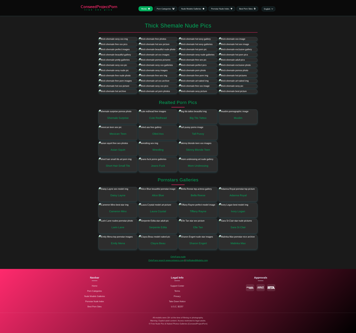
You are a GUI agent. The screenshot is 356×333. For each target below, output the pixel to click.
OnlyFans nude (178, 257)
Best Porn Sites (246, 9)
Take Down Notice (177, 301)
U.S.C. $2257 (177, 306)
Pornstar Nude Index (220, 9)
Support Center (177, 286)
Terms (177, 291)
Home (144, 9)
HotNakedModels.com (197, 260)
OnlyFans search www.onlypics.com (166, 260)
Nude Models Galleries (191, 9)
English (267, 9)
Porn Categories (164, 9)
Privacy (177, 296)
